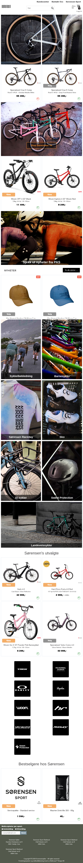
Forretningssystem (24, 861)
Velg (50, 86)
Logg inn (79, 11)
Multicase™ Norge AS (57, 861)
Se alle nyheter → (71, 270)
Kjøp (8, 194)
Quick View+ (8, 87)
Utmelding (21, 829)
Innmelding (8, 829)
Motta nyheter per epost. (12, 826)
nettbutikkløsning (38, 861)
